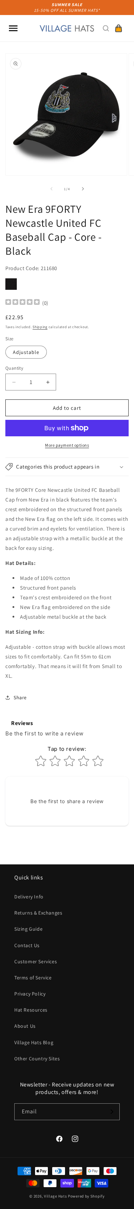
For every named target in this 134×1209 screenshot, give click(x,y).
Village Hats (55, 1196)
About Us (25, 1026)
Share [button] (20, 697)
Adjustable (26, 352)
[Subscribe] (111, 1111)
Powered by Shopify (86, 1196)
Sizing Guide (28, 929)
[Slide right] (83, 189)
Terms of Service (33, 977)
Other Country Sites (37, 1058)
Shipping (40, 327)
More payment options (67, 445)
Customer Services (35, 961)
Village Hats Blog (33, 1042)
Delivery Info (29, 896)
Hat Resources (31, 1010)
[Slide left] (51, 189)
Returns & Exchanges (38, 913)
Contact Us (27, 945)
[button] (13, 28)
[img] (22, 303)
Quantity (14, 368)
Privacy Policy (29, 993)
